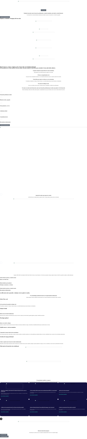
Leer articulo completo (63, 394)
